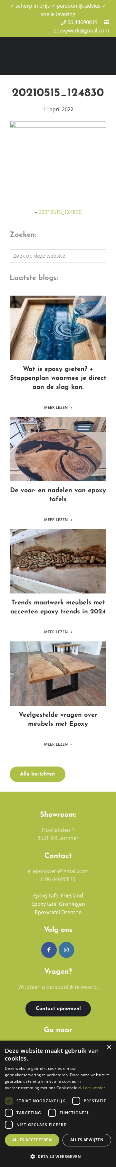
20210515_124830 (60, 212)
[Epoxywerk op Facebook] (49, 950)
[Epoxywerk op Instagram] (66, 950)
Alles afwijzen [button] (87, 1140)
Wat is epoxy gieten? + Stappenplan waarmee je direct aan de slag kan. (58, 328)
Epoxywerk (53, 50)
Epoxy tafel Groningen (58, 903)
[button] (58, 1156)
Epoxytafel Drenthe (58, 912)
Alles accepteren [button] (32, 1140)
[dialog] (58, 1104)
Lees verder (94, 1087)
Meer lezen (56, 407)
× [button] (108, 1047)
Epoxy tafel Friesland (58, 895)
